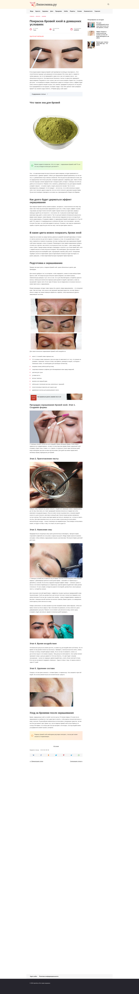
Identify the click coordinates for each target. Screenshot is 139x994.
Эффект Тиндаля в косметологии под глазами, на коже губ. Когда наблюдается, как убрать (102, 34)
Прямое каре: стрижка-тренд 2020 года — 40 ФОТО (102, 43)
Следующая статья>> (76, 761)
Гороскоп (97, 11)
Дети (51, 11)
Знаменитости (88, 11)
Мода (31, 11)
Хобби (66, 11)
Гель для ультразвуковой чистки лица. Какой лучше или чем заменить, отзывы (102, 25)
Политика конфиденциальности (48, 976)
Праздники (58, 11)
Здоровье (45, 11)
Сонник (79, 11)
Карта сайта (33, 976)
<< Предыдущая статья (36, 761)
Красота (37, 11)
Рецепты (72, 11)
